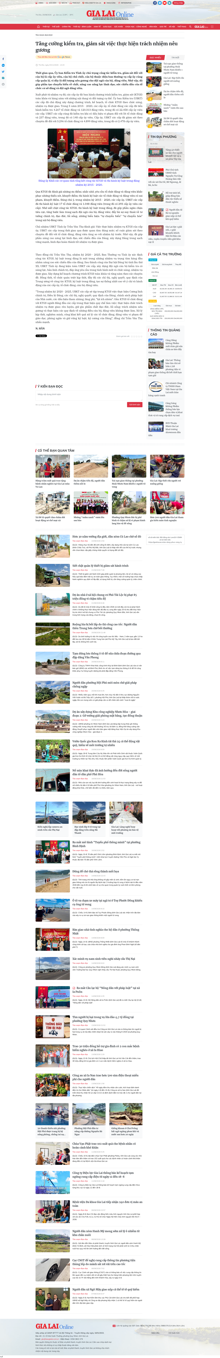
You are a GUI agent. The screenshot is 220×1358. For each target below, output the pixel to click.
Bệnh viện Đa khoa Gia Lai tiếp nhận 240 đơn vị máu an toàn (107, 1203)
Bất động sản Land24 (168, 537)
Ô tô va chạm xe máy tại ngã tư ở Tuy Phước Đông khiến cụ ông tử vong (107, 902)
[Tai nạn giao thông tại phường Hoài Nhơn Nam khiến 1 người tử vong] (154, 67)
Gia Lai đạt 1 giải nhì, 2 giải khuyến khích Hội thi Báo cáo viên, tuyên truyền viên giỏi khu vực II (165, 234)
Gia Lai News (201, 27)
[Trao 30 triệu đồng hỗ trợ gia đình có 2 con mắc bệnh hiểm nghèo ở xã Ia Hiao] (53, 1055)
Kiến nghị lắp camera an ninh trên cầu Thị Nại (50, 828)
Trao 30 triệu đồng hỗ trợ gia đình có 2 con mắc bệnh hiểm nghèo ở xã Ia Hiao (105, 1048)
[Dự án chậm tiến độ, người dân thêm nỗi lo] (154, 95)
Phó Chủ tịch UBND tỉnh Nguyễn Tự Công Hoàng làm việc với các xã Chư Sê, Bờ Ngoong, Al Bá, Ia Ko (165, 177)
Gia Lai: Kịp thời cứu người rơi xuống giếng (174, 81)
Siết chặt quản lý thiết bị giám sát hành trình (100, 565)
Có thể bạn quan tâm (56, 450)
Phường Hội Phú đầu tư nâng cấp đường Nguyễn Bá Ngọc (88, 1131)
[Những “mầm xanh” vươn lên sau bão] (154, 108)
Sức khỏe (118, 27)
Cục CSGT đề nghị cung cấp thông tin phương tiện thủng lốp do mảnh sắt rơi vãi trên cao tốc (103, 1262)
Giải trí (163, 27)
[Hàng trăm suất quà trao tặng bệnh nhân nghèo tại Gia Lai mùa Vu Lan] (53, 466)
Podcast (76, 3)
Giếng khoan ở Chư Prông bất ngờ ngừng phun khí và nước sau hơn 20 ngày (125, 1131)
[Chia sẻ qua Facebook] (3, 59)
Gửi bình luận (134, 404)
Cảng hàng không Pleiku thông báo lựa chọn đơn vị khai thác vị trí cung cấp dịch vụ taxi (165, 409)
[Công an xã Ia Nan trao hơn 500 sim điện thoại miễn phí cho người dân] (53, 1085)
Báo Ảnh (52, 3)
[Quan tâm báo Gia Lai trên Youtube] (165, 3)
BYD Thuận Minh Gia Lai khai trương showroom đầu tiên (164, 429)
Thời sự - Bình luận (82, 27)
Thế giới (55, 27)
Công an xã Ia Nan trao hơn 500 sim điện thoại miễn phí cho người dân (105, 1077)
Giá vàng (152, 301)
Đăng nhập (178, 3)
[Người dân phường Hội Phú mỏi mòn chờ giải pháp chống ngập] (53, 692)
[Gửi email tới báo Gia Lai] (169, 3)
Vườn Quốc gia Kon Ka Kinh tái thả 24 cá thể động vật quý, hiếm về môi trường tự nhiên (106, 743)
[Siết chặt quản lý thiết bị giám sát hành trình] (53, 575)
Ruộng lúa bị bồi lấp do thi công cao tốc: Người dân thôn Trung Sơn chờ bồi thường (104, 626)
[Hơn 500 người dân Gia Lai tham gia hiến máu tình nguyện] (167, 502)
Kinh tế (97, 27)
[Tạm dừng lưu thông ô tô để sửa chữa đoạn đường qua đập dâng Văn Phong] (53, 663)
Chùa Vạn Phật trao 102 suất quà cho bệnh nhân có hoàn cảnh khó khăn (104, 1145)
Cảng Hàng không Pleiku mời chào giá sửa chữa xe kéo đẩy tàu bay (165, 346)
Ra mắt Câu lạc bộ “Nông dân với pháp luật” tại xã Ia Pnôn (106, 989)
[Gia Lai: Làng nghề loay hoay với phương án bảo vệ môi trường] (125, 813)
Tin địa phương (163, 137)
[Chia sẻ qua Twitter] (3, 71)
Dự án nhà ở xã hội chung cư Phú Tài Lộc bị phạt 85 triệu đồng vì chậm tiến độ (104, 596)
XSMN (179, 537)
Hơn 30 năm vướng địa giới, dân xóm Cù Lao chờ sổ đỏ (106, 536)
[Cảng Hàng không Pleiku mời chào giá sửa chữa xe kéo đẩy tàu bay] (156, 344)
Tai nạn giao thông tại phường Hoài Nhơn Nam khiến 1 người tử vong (173, 68)
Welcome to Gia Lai (93, 3)
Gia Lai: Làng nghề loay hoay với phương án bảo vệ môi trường (125, 830)
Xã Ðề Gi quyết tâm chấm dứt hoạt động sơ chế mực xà (174, 121)
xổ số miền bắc (153, 537)
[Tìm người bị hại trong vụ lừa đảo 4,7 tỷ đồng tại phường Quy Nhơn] (53, 1026)
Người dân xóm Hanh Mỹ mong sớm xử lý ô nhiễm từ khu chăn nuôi (106, 1233)
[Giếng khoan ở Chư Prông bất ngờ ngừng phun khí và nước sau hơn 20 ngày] (125, 1114)
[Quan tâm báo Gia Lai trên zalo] (160, 3)
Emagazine (111, 3)
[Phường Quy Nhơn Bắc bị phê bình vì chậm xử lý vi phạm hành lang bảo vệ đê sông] (129, 502)
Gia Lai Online (55, 1326)
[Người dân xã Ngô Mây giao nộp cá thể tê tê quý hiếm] (53, 1299)
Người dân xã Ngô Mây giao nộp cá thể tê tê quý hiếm (105, 1289)
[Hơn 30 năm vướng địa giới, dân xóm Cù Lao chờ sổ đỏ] (53, 546)
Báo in (64, 3)
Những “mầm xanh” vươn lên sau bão (173, 108)
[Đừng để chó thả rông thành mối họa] (53, 881)
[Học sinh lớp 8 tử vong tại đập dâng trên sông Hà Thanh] (89, 813)
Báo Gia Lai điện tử (110, 15)
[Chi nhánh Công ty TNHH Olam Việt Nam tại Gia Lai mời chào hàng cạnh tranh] (156, 387)
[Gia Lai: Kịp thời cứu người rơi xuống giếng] (154, 81)
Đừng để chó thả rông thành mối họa (95, 871)
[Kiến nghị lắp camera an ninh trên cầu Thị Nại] (52, 813)
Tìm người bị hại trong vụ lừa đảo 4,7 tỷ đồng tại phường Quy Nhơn (103, 1019)
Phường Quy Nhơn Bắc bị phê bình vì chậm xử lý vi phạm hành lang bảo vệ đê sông (128, 520)
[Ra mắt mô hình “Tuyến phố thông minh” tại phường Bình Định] (53, 851)
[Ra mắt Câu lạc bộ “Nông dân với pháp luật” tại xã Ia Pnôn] (53, 997)
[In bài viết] (3, 84)
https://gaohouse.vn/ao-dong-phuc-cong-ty (165, 542)
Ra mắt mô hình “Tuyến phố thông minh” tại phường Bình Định (106, 844)
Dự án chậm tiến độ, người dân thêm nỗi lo (174, 94)
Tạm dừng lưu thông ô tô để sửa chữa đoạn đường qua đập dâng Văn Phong (106, 655)
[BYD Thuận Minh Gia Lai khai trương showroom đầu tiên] (156, 427)
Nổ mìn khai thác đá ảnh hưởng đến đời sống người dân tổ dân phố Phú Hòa (104, 772)
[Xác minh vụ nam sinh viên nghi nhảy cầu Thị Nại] (53, 968)
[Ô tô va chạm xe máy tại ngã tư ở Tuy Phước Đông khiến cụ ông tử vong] (53, 910)
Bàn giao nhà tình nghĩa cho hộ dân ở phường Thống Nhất (105, 931)
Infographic (126, 3)
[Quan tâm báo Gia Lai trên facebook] (155, 3)
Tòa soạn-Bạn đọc (44, 35)
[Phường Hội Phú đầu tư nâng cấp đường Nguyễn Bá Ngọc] (89, 1114)
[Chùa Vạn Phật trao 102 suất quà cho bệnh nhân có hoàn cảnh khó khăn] (53, 1153)
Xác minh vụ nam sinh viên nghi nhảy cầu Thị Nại (103, 958)
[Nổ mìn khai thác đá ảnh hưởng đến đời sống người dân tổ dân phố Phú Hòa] (53, 780)
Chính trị (66, 27)
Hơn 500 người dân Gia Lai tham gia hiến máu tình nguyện (166, 519)
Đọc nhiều (155, 57)
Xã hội (172, 27)
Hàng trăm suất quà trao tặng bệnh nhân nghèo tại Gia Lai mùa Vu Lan (53, 483)
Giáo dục (107, 27)
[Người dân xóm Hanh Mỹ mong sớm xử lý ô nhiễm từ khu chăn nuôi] (53, 1240)
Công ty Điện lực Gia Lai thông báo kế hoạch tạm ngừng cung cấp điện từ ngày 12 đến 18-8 (103, 1174)
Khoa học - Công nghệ (136, 27)
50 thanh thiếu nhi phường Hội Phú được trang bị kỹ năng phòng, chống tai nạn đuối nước (51, 1131)
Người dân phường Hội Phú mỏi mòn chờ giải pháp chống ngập (104, 684)
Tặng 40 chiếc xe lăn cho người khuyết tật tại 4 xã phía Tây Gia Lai (165, 156)
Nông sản (152, 260)
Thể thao (181, 27)
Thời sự (46, 27)
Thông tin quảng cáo (165, 332)
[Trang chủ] (38, 27)
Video (41, 3)
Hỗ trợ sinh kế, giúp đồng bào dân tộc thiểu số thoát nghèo (174, 197)
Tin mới (175, 57)
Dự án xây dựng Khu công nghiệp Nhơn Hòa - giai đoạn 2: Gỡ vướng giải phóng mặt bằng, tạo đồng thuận (107, 713)
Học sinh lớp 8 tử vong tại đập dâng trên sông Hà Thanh (87, 830)
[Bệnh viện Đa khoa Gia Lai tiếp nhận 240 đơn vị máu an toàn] (53, 1211)
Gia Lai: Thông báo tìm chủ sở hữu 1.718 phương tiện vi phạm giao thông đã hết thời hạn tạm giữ (165, 368)
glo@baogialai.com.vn (50, 1339)
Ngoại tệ (152, 280)
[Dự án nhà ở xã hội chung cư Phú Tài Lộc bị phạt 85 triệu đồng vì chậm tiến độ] (53, 604)
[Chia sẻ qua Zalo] (3, 65)
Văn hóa (153, 27)
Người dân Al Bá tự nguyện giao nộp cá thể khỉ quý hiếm (174, 214)
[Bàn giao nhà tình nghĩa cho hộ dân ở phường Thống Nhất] (53, 939)
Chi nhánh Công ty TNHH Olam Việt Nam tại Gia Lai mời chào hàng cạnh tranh (165, 389)
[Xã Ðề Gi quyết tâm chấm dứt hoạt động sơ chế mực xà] (154, 122)
